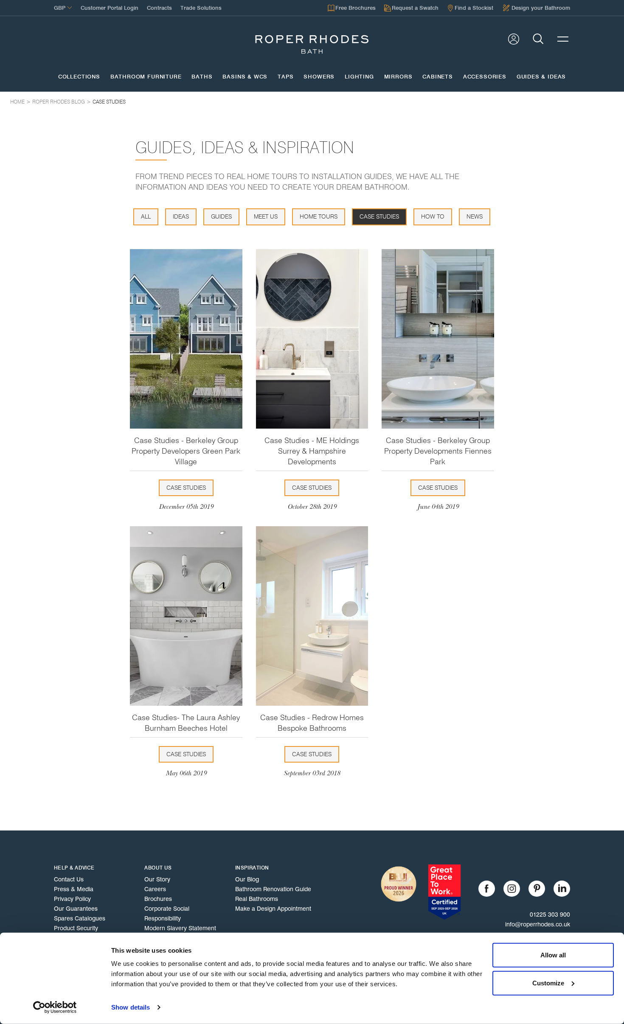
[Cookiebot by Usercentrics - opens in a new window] (55, 1007)
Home (17, 101)
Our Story (157, 879)
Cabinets (437, 77)
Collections (79, 77)
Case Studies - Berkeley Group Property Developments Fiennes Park (438, 451)
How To (432, 216)
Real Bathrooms (256, 898)
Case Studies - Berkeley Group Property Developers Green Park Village (186, 451)
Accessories (484, 77)
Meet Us (266, 216)
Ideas (181, 216)
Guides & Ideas (541, 77)
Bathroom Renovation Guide (273, 889)
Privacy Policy (72, 898)
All (146, 216)
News (475, 216)
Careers (155, 889)
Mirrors (398, 77)
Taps (285, 77)
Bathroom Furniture (146, 77)
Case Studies (109, 101)
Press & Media (73, 889)
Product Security (76, 928)
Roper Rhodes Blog (58, 101)
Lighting (359, 77)
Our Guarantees (76, 908)
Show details (130, 1007)
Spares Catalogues (79, 918)
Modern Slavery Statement (180, 928)
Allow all (553, 955)
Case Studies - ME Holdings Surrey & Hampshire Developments (311, 451)
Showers (319, 77)
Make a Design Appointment (273, 908)
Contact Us (69, 879)
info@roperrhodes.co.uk (537, 924)
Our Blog (247, 879)
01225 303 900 (550, 914)
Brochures (158, 898)
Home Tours (318, 216)
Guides (221, 216)
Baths (201, 77)
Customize (548, 982)
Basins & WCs (244, 77)
